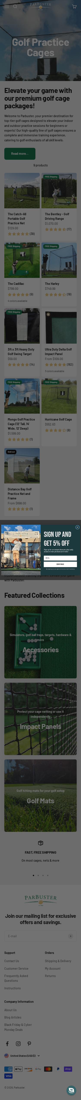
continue (60, 564)
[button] (71, 1090)
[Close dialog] (77, 527)
